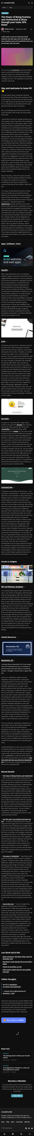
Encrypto (5, 419)
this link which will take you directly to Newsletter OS (16, 760)
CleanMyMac (5, 429)
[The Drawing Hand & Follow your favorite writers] (17, 1056)
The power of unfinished (11, 856)
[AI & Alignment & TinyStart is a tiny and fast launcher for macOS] (17, 1068)
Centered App (7, 487)
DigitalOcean (5, 204)
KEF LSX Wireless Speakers (12, 587)
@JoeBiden (13, 984)
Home (4, 7)
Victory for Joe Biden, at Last (12, 967)
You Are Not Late (8, 904)
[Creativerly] (9, 3)
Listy (3, 341)
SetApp (15, 431)
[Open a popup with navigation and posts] (2, 3)
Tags (10, 7)
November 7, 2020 (9, 993)
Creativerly (15, 70)
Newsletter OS (7, 660)
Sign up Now (17, 1096)
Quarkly (4, 270)
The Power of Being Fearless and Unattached (18, 776)
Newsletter (5, 13)
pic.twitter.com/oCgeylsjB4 (12, 987)
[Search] (32, 3)
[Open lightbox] (30, 50)
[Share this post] (31, 29)
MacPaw (19, 425)
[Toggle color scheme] (29, 3)
